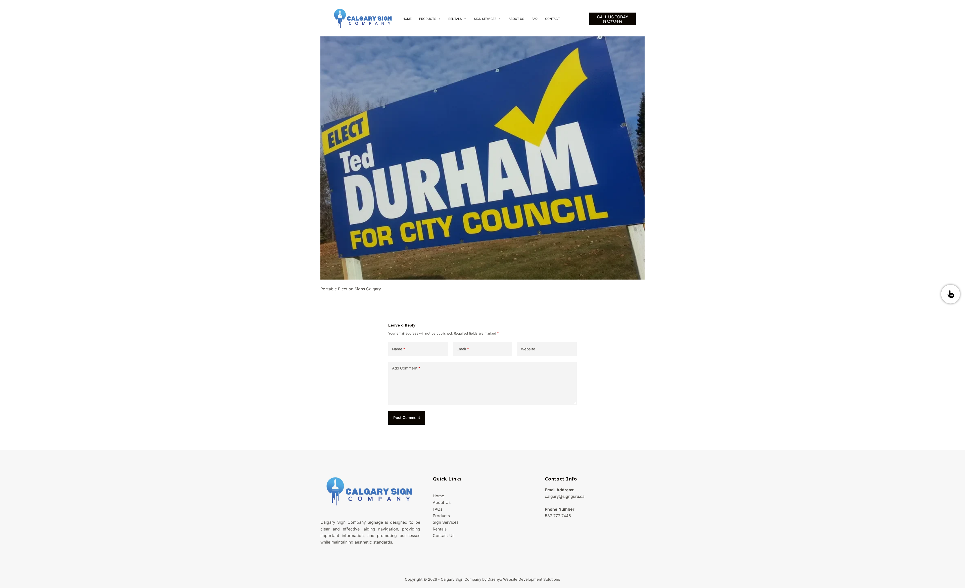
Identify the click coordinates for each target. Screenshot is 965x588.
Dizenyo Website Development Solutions (524, 579)
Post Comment (406, 417)
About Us (516, 19)
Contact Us (443, 535)
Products (427, 19)
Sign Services (485, 19)
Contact (552, 19)
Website (528, 349)
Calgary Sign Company (461, 579)
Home (407, 19)
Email (463, 349)
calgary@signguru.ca (565, 496)
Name (398, 349)
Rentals (455, 19)
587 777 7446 (558, 515)
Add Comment (406, 368)
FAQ (535, 19)
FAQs (437, 509)
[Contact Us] (950, 294)
